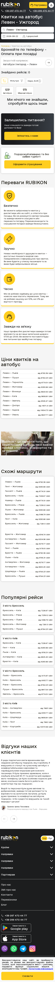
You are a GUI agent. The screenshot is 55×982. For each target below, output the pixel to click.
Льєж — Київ (11, 557)
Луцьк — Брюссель (13, 689)
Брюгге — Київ (10, 661)
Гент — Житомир (14, 486)
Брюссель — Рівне (14, 505)
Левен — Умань (11, 414)
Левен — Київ (10, 396)
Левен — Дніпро (11, 405)
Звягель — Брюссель (13, 694)
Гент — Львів (11, 548)
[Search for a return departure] (48, 62)
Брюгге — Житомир (15, 534)
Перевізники (9, 899)
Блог (4, 904)
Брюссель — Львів (14, 514)
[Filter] (4, 81)
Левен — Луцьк (11, 377)
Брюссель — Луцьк (15, 576)
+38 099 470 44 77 (43, 11)
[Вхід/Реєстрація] (51, 5)
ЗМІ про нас (8, 889)
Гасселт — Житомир (15, 543)
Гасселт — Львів (13, 491)
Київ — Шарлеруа (12, 717)
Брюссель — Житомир (17, 523)
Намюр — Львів (13, 500)
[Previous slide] (4, 819)
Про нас (6, 884)
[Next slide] (13, 819)
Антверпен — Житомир (17, 562)
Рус (50, 838)
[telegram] (23, 948)
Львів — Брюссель (12, 675)
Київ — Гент (9, 722)
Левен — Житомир (12, 387)
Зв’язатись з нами (27, 135)
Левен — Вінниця (12, 391)
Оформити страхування (27, 164)
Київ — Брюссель (12, 680)
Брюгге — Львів (13, 553)
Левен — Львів (10, 373)
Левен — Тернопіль (13, 382)
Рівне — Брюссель (12, 684)
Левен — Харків (11, 410)
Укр (44, 838)
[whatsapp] (13, 948)
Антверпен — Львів (15, 539)
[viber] (4, 948)
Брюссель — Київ (14, 496)
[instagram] (32, 948)
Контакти (7, 894)
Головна (5, 46)
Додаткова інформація (41, 969)
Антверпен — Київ (14, 566)
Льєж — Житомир (14, 509)
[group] (27, 784)
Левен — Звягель (11, 401)
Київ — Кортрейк (12, 726)
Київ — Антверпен (12, 708)
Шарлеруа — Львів (15, 571)
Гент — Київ (11, 519)
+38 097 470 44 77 (15, 11)
